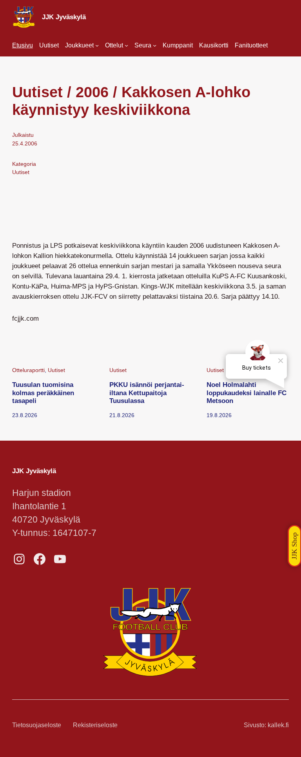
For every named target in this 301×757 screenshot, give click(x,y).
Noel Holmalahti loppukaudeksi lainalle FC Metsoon (246, 393)
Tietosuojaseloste (36, 725)
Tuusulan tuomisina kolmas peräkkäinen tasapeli (43, 393)
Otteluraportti (28, 370)
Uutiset (20, 172)
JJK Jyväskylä (64, 17)
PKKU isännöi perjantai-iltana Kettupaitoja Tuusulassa (146, 393)
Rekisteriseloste (95, 725)
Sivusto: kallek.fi (266, 725)
